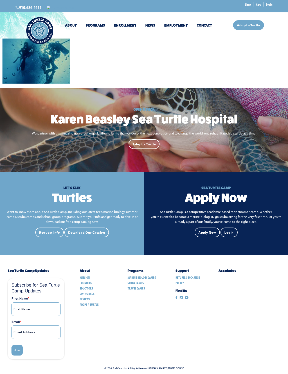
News (150, 25)
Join (17, 350)
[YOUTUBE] (186, 297)
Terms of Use (176, 368)
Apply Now (207, 232)
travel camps (136, 288)
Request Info (49, 232)
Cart (258, 4)
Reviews (85, 299)
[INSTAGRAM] (181, 297)
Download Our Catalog (86, 232)
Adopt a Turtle (248, 25)
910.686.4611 (30, 7)
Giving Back (87, 294)
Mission (85, 277)
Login (269, 4)
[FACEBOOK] (177, 297)
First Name (20, 298)
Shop (248, 4)
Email (16, 322)
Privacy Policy (157, 368)
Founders (86, 283)
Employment (176, 25)
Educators (86, 288)
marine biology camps (142, 277)
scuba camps (136, 283)
